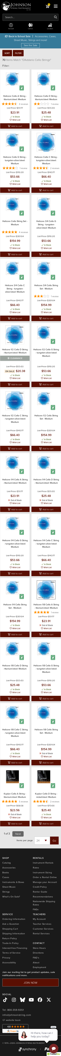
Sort (7, 53)
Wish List (16, 119)
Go (54, 840)
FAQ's (36, 957)
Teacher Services (42, 924)
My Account (39, 919)
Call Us (30, 28)
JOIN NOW (30, 982)
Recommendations (43, 896)
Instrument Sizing (42, 872)
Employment (39, 967)
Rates (36, 867)
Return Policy (9, 938)
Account (11, 28)
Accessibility (9, 962)
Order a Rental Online (45, 877)
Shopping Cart (10, 929)
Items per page (25, 840)
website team (12, 1020)
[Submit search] (55, 17)
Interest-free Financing (14, 948)
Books (5, 872)
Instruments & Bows (13, 882)
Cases (5, 877)
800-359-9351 (15, 1010)
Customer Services (43, 929)
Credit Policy (40, 887)
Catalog (6, 862)
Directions (38, 952)
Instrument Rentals (43, 862)
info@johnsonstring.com (16, 1015)
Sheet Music (9, 887)
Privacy (6, 957)
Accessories (9, 867)
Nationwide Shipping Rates (44, 903)
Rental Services (41, 933)
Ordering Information (13, 919)
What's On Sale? (11, 896)
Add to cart (16, 126)
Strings (6, 891)
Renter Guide (40, 891)
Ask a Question (10, 924)
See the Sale (30, 45)
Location (50, 28)
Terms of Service (11, 952)
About (36, 962)
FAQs (36, 909)
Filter (18, 53)
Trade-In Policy (10, 943)
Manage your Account (45, 882)
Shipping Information (13, 933)
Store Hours (39, 948)
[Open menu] (55, 6)
